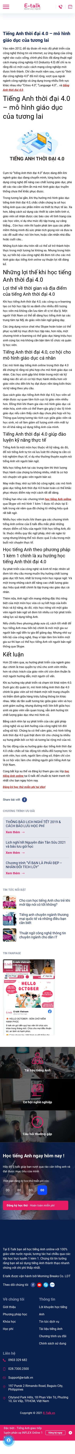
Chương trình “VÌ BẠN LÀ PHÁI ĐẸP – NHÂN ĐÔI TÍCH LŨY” (34, 865)
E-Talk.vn (49, 1413)
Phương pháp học (15, 1314)
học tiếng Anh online (58, 499)
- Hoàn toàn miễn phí (31, 1205)
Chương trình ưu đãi (52, 1336)
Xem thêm (13, 832)
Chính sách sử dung (52, 1343)
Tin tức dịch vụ (49, 1321)
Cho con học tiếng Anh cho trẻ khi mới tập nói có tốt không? (44, 902)
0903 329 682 (17, 1360)
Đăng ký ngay (55, 1432)
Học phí (8, 1329)
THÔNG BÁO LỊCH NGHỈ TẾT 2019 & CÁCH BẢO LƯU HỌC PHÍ (33, 824)
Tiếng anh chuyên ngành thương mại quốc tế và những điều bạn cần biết (43, 919)
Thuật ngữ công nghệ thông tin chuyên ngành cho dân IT (42, 935)
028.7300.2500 (18, 1369)
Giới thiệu (9, 1307)
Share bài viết (11, 799)
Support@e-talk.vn (20, 1377)
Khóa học (9, 1321)
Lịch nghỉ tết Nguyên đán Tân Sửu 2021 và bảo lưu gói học (36, 844)
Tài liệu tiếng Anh (50, 1329)
